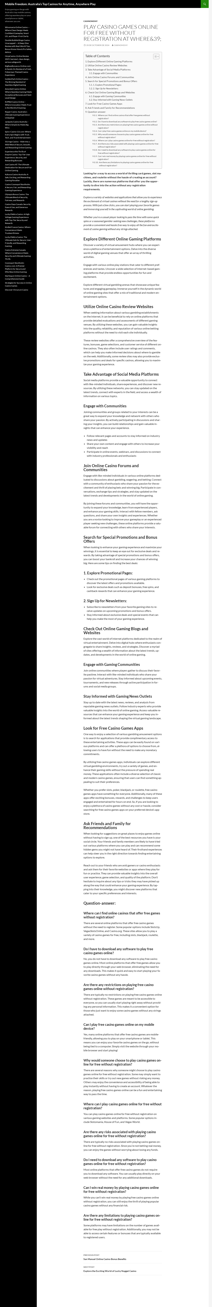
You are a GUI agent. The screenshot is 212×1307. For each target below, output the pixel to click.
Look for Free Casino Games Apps (105, 103)
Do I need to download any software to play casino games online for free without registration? (127, 151)
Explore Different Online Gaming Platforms (110, 61)
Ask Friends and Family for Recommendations (111, 107)
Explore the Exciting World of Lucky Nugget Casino (109, 1269)
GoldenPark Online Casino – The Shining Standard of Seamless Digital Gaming (17, 82)
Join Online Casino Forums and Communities (111, 77)
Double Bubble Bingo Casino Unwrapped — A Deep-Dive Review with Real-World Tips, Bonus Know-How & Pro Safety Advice (18, 46)
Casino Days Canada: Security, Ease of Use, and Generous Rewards (18, 207)
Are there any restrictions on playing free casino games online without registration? (128, 126)
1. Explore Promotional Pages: (107, 85)
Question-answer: (97, 111)
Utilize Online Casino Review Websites (107, 65)
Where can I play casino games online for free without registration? (126, 140)
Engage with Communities (105, 73)
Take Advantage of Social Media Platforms (109, 69)
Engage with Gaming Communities (109, 96)
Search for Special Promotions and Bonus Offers (112, 81)
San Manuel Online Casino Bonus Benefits (104, 1257)
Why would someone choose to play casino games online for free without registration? (125, 136)
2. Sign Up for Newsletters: (105, 88)
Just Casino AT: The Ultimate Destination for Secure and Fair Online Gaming (18, 167)
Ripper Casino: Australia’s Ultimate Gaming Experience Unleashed (17, 115)
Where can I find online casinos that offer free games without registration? (124, 116)
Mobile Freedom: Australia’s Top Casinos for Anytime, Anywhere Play (50, 4)
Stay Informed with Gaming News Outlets (113, 99)
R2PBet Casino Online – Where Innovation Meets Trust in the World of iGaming (18, 105)
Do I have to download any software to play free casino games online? (127, 121)
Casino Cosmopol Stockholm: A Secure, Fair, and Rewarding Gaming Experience (18, 187)
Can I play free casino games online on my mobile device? (122, 131)
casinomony (90, 21)
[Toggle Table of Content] (155, 56)
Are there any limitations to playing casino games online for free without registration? (126, 164)
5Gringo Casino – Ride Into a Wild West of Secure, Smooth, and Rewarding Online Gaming (18, 144)
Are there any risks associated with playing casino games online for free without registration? (128, 145)
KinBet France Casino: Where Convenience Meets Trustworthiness (17, 230)
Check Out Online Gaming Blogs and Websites (111, 92)
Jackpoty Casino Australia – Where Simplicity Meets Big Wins (17, 124)
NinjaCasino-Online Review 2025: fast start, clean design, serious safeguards (17, 59)
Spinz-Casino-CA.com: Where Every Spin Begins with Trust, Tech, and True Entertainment (18, 134)
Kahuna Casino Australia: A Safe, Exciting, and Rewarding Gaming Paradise (17, 177)
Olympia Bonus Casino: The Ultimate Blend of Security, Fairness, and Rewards (17, 197)
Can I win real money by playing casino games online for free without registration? (127, 157)
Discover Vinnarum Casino (16, 290)
